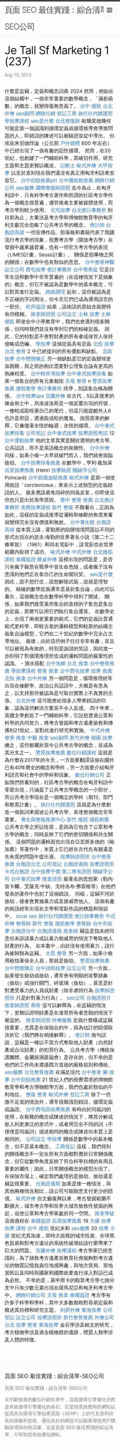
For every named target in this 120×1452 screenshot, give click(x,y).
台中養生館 (82, 522)
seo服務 (25, 188)
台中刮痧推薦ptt (39, 180)
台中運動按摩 (19, 440)
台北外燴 (26, 700)
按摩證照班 (102, 864)
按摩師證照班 (75, 856)
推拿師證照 (43, 314)
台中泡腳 (56, 663)
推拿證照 (52, 879)
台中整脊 (91, 1072)
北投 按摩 (103, 344)
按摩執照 (61, 470)
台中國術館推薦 (76, 180)
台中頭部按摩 (50, 968)
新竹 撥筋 (77, 819)
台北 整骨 (15, 351)
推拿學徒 (104, 1213)
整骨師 (23, 923)
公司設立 (67, 314)
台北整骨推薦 (39, 1072)
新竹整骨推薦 (78, 1317)
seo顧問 (25, 113)
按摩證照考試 (93, 433)
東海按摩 (91, 1310)
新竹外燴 (80, 738)
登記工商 (67, 113)
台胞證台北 (28, 864)
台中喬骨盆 (85, 269)
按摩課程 (67, 1250)
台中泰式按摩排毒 (86, 373)
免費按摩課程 (35, 507)
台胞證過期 (75, 864)
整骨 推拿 (15, 738)
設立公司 (14, 269)
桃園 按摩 (101, 738)
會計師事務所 (89, 916)
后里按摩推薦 (19, 470)
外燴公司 (104, 1317)
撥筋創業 (99, 819)
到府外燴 (70, 1310)
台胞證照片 (98, 998)
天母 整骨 (75, 381)
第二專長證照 (76, 871)
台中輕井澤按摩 (48, 373)
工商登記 (65, 1146)
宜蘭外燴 (55, 396)
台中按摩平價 (45, 871)
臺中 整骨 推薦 (76, 500)
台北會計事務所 (89, 210)
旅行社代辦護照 (95, 113)
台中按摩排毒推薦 (40, 463)
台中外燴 (100, 448)
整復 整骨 (36, 1094)
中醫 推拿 (38, 738)
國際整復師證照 (53, 188)
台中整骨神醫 (99, 262)
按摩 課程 (15, 1228)
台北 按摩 (15, 1325)
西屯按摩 (36, 269)
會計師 (97, 225)
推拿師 (70, 931)
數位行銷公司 (90, 775)
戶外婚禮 (70, 143)
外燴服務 (62, 1020)
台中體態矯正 (31, 358)
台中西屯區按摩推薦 (48, 1109)
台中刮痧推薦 (26, 1079)
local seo (26, 916)
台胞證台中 (23, 931)
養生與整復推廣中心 (43, 819)
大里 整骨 (56, 953)
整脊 (42, 671)
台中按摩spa (30, 396)
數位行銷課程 (81, 752)
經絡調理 (55, 292)
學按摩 (43, 344)
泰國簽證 (26, 559)
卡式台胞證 (17, 871)
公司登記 (36, 433)
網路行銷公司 (31, 1295)
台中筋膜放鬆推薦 (48, 477)
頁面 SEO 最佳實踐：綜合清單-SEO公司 (58, 18)
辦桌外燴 (47, 559)
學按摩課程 (17, 121)
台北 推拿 (77, 663)
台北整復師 (67, 121)
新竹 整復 (62, 507)
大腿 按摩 (100, 1221)
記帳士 (67, 165)
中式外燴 (81, 552)
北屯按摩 (60, 210)
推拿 (53, 671)
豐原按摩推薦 (50, 752)
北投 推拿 (15, 678)
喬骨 (36, 1005)
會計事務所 (59, 269)
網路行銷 (45, 113)
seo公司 (76, 998)
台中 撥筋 (90, 106)
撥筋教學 (26, 388)
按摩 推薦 (101, 671)
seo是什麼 (42, 121)
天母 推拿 (57, 1295)
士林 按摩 (88, 314)
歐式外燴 (86, 165)
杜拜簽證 (36, 306)
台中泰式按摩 (62, 433)
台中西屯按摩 (75, 671)
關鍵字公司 (85, 470)
